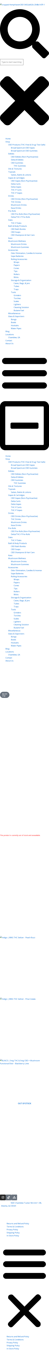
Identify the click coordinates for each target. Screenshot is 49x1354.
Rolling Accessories (19, 259)
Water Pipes (16, 328)
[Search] (24, 57)
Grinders (17, 295)
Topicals (11, 172)
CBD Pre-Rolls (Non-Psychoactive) (25, 214)
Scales (16, 301)
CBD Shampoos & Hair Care (23, 235)
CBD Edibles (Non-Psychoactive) (24, 157)
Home (8, 138)
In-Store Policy (13, 1235)
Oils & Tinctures (15, 169)
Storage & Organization (21, 280)
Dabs (10, 220)
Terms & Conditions (15, 1226)
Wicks (16, 277)
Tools (13, 292)
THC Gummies (20, 166)
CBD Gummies (17, 163)
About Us (9, 343)
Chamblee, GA (14, 337)
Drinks (11, 196)
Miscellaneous (14, 313)
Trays (16, 289)
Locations (9, 334)
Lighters (17, 304)
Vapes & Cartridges (16, 178)
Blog (7, 331)
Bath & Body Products (17, 226)
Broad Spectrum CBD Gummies (24, 151)
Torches (17, 298)
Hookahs (15, 325)
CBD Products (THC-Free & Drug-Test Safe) (26, 144)
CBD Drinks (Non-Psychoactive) (24, 199)
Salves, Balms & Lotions (21, 175)
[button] (24, 401)
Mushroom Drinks (19, 205)
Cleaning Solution (21, 307)
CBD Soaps (15, 232)
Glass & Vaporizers (16, 316)
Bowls (13, 322)
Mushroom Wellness (17, 241)
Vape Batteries (17, 256)
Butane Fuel (19, 310)
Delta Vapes (16, 187)
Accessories (13, 250)
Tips (15, 271)
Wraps (16, 262)
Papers (17, 265)
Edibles (11, 153)
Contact (8, 340)
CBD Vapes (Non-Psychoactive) (24, 181)
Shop (7, 141)
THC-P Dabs (16, 223)
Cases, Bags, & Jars (22, 283)
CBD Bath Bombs (18, 229)
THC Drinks (16, 202)
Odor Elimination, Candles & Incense (26, 253)
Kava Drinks (16, 208)
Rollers (17, 274)
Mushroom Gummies (20, 247)
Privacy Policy (12, 1229)
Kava (10, 238)
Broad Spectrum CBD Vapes (23, 148)
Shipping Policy (13, 1232)
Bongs (14, 319)
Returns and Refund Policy (18, 1223)
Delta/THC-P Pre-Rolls (20, 217)
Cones (16, 268)
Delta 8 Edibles (17, 160)
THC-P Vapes (16, 193)
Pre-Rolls (12, 211)
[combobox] (11, 62)
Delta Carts (16, 184)
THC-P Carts (16, 190)
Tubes (16, 286)
